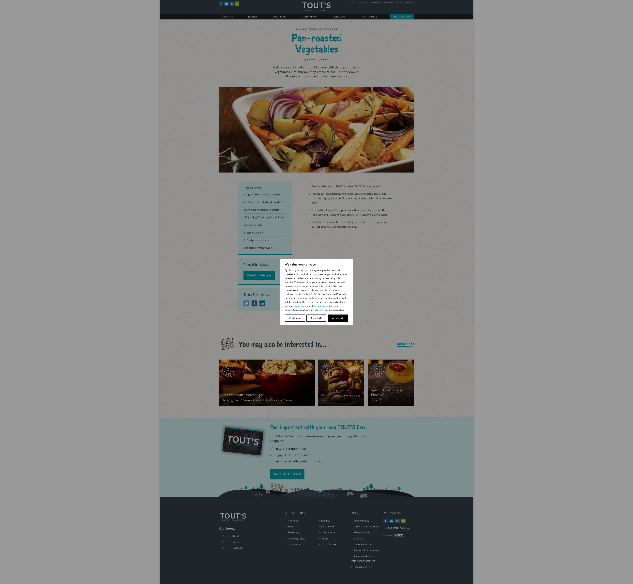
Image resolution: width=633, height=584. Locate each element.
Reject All (316, 318)
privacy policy (321, 306)
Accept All (338, 318)
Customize (295, 318)
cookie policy (300, 306)
